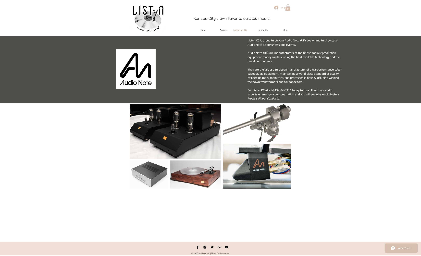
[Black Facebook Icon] (198, 247)
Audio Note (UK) (296, 40)
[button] (288, 7)
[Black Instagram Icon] (205, 247)
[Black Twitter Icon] (212, 247)
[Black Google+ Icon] (219, 247)
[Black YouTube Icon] (227, 247)
